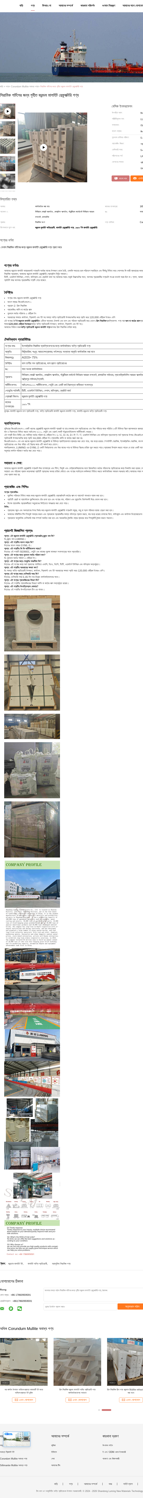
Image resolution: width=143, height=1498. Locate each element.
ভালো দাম (122, 178)
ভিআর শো (46, 5)
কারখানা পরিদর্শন (88, 5)
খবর (110, 1484)
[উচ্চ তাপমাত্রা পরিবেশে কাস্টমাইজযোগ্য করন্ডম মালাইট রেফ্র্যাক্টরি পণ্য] (24, 1361)
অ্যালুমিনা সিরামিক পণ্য (61, 1263)
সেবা (53, 1458)
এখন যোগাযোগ (26, 1400)
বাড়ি (21, 5)
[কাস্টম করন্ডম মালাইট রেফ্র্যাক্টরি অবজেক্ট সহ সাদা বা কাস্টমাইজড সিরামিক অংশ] (77, 1361)
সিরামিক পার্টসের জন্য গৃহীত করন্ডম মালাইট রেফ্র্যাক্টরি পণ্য (61, 86)
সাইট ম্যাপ (128, 1484)
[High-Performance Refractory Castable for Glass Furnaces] (52, 138)
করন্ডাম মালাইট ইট (15, 1263)
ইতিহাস (54, 1452)
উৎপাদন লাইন (108, 1445)
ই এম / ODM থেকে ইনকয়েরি (114, 1452)
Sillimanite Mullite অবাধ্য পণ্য (13, 1465)
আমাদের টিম (55, 1465)
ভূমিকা (53, 1445)
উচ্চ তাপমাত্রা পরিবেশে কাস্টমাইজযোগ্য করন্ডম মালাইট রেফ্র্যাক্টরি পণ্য (23, 1391)
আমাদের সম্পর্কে (66, 5)
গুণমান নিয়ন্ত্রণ (108, 5)
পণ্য (33, 5)
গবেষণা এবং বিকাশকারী (111, 1458)
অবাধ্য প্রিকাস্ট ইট (7, 1452)
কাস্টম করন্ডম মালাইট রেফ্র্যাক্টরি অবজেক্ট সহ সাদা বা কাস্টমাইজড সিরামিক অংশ (77, 1391)
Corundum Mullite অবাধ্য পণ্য (13, 1458)
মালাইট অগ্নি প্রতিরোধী (37, 1263)
